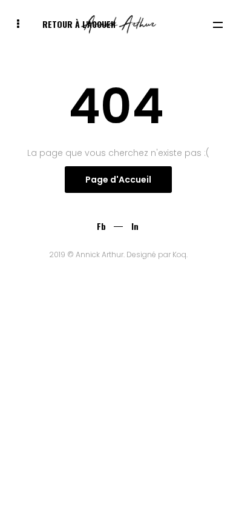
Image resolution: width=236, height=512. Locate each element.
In (135, 226)
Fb (101, 226)
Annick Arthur (99, 254)
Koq (179, 254)
